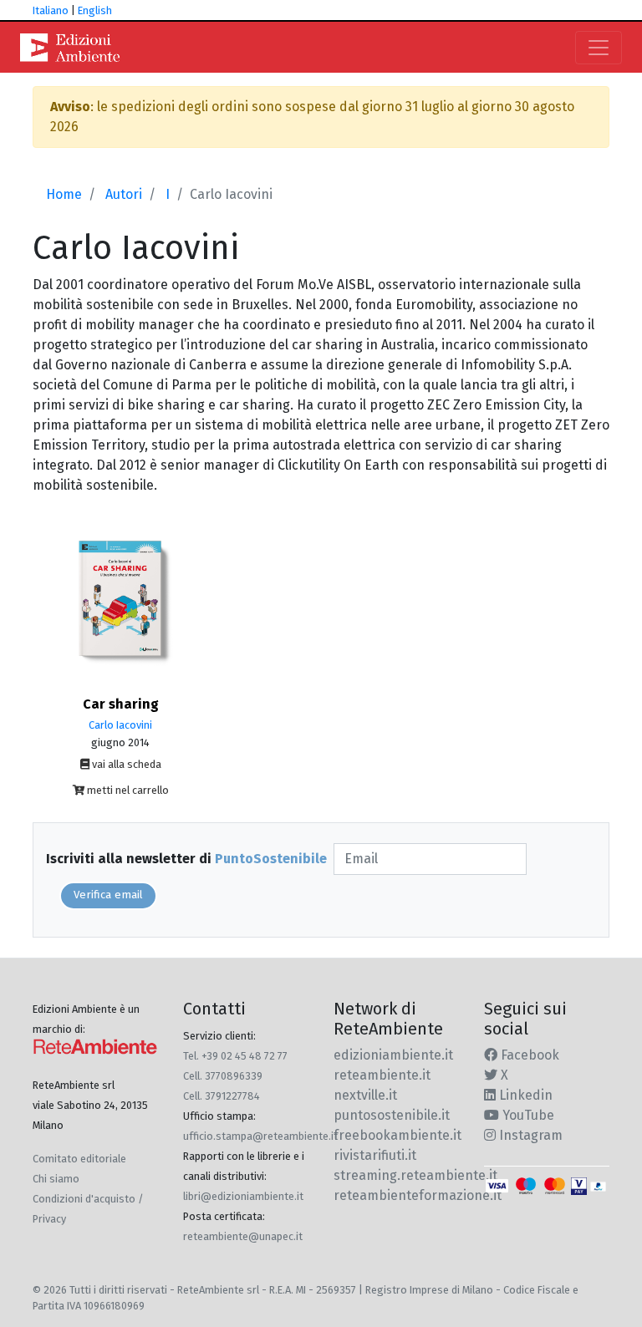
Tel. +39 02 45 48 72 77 (235, 1056)
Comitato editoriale (79, 1158)
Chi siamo (56, 1178)
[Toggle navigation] (598, 47)
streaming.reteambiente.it (415, 1175)
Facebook (528, 1055)
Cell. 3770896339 (222, 1076)
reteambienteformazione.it (418, 1195)
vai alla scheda (125, 764)
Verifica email (108, 895)
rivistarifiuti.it (375, 1155)
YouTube (526, 1115)
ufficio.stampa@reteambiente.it (260, 1136)
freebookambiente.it (397, 1135)
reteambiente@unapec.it (243, 1236)
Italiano (51, 10)
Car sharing (121, 704)
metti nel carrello (126, 790)
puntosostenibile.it (392, 1115)
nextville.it (365, 1095)
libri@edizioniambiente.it (243, 1196)
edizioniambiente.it (393, 1055)
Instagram (529, 1135)
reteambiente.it (382, 1075)
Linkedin (524, 1095)
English (95, 10)
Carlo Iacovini (120, 725)
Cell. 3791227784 (221, 1096)
